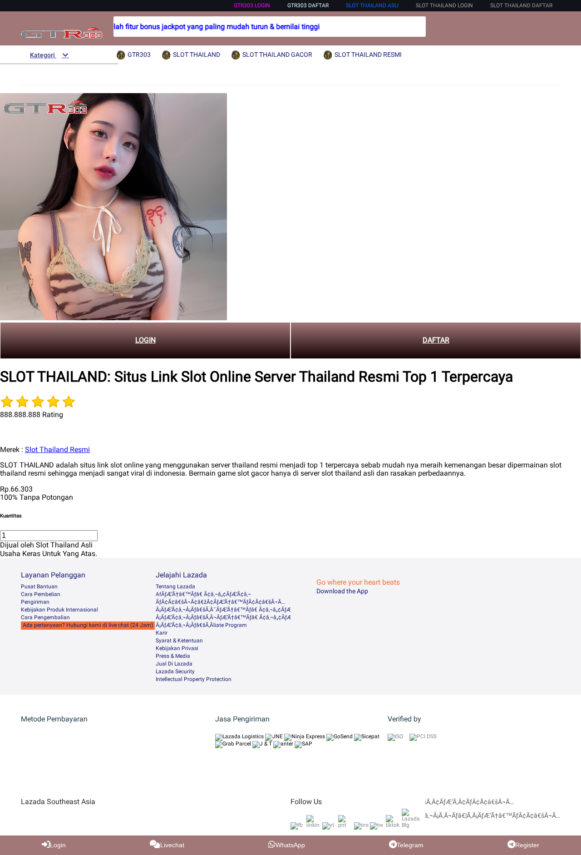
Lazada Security (175, 671)
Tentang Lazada (175, 586)
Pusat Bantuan (39, 586)
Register (527, 845)
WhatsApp (290, 845)
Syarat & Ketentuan (179, 640)
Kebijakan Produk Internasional (59, 609)
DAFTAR (436, 340)
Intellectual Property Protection (193, 679)
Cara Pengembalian (45, 617)
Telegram (410, 845)
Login (58, 845)
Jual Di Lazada (174, 664)
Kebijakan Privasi (177, 648)
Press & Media (173, 656)
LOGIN (145, 340)
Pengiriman (35, 602)
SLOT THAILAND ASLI (372, 5)
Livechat (172, 845)
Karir (161, 633)
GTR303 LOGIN (252, 5)
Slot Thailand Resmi (57, 449)
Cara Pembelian (40, 594)
